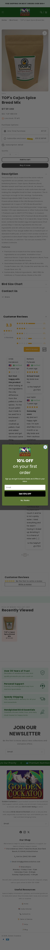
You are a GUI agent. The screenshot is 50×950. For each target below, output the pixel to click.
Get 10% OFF (25, 493)
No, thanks (25, 500)
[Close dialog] (45, 447)
